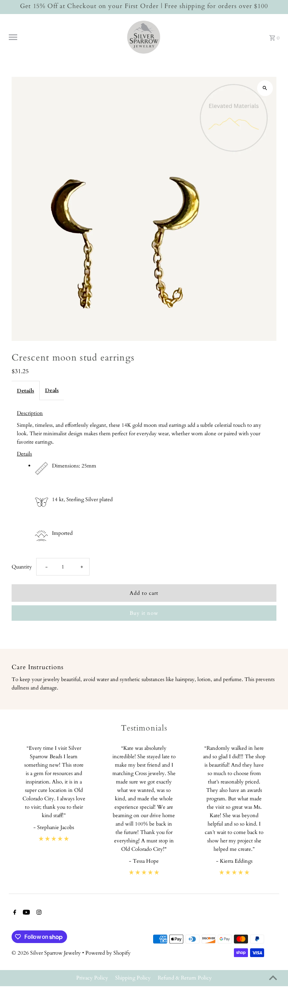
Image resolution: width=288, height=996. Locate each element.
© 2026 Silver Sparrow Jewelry (47, 952)
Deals (52, 390)
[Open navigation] (64, 37)
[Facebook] (14, 913)
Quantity (22, 566)
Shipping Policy (133, 977)
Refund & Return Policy (185, 977)
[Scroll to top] (273, 977)
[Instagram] (38, 913)
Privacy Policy (92, 977)
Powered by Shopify (108, 952)
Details (25, 390)
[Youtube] (25, 913)
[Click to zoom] (265, 88)
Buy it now (144, 613)
